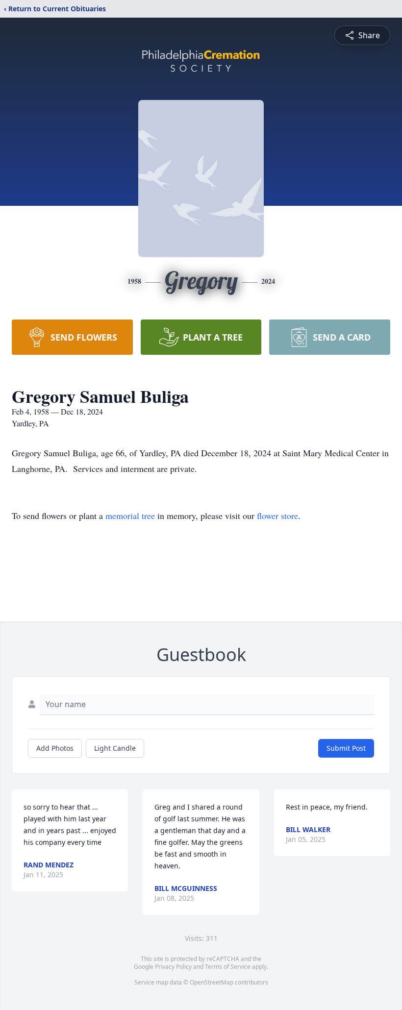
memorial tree (130, 515)
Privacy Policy (173, 966)
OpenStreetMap (211, 982)
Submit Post (346, 748)
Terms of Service (228, 966)
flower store (277, 515)
